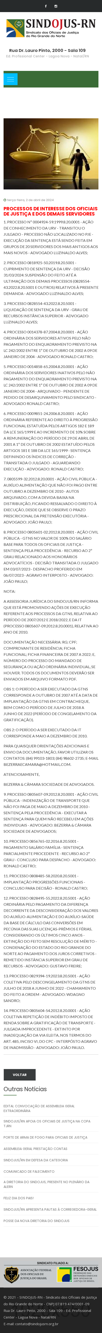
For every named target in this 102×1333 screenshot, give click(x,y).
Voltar (20, 1074)
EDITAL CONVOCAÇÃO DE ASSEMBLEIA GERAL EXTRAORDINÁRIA (39, 1108)
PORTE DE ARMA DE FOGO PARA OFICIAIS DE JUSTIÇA (45, 1137)
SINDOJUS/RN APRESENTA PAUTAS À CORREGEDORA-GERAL (50, 1209)
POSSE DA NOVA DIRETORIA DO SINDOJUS (37, 1220)
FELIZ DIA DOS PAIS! (19, 1198)
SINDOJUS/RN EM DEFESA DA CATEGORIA (36, 1160)
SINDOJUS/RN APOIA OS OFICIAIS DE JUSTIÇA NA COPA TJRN (47, 1123)
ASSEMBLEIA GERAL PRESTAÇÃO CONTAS (35, 1148)
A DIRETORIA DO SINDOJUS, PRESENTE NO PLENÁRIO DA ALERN (46, 1184)
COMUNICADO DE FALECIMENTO (29, 1171)
